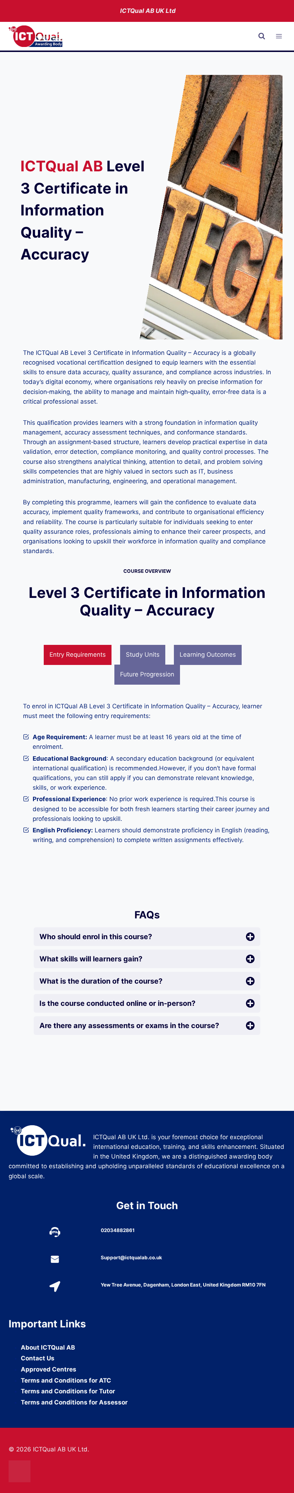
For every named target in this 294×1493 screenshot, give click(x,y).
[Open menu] (278, 36)
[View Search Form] (262, 36)
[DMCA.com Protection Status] (147, 1471)
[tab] (78, 655)
